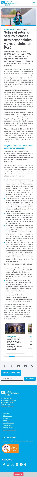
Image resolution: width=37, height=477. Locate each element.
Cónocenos (6, 413)
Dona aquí (18, 474)
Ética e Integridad (8, 427)
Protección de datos (8, 423)
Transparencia (7, 425)
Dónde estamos (7, 416)
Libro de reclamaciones (9, 430)
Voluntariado (6, 420)
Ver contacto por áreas (7, 406)
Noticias (5, 418)
